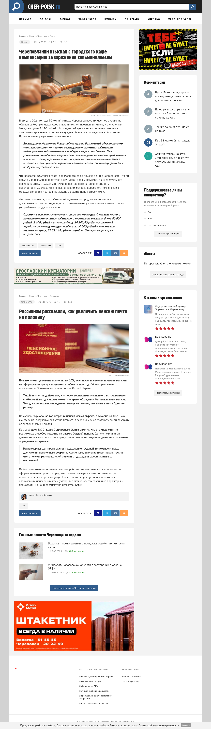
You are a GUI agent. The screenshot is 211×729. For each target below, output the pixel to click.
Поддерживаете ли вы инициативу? (163, 193)
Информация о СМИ (88, 686)
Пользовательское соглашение (93, 703)
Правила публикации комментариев (96, 677)
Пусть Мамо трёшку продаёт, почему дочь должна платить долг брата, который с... (173, 96)
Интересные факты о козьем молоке (167, 263)
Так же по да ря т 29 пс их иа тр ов (172, 129)
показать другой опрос (168, 233)
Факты (149, 254)
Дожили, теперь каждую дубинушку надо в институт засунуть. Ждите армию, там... (172, 160)
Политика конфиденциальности (94, 691)
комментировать (30, 253)
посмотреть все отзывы (168, 393)
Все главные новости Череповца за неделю (74, 588)
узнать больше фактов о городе (167, 274)
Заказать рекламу (130, 681)
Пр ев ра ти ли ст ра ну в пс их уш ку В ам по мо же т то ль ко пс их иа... (172, 113)
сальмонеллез (28, 245)
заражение (46, 245)
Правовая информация (90, 681)
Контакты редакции (131, 677)
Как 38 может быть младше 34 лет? (172, 142)
